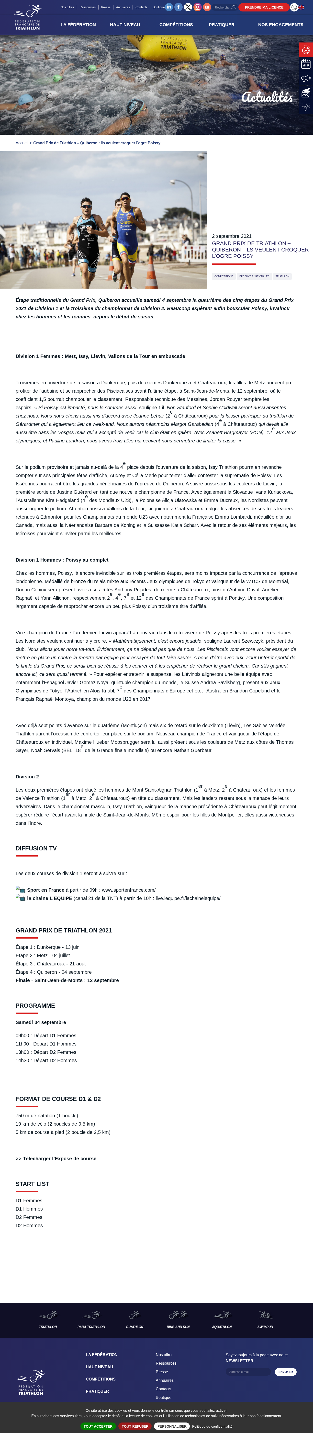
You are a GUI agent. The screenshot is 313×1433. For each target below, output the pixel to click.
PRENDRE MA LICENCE (264, 7)
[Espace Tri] (294, 7)
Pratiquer (97, 1391)
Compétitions (223, 276)
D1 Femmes (29, 1200)
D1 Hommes (29, 1209)
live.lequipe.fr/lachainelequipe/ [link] (188, 898)
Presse (106, 7)
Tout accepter (98, 1426)
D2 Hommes (29, 1225)
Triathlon (282, 276)
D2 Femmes (29, 1217)
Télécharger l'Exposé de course (59, 1158)
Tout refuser (135, 1426)
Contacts (141, 7)
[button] (84, 25)
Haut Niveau (99, 1367)
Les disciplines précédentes (13, 1320)
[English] (301, 7)
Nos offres (67, 7)
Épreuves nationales (254, 276)
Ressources (88, 7)
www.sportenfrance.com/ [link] (129, 890)
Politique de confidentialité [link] (212, 1426)
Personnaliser (172, 1426)
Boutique (159, 7)
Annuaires (123, 7)
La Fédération (102, 1355)
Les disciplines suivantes (300, 1320)
